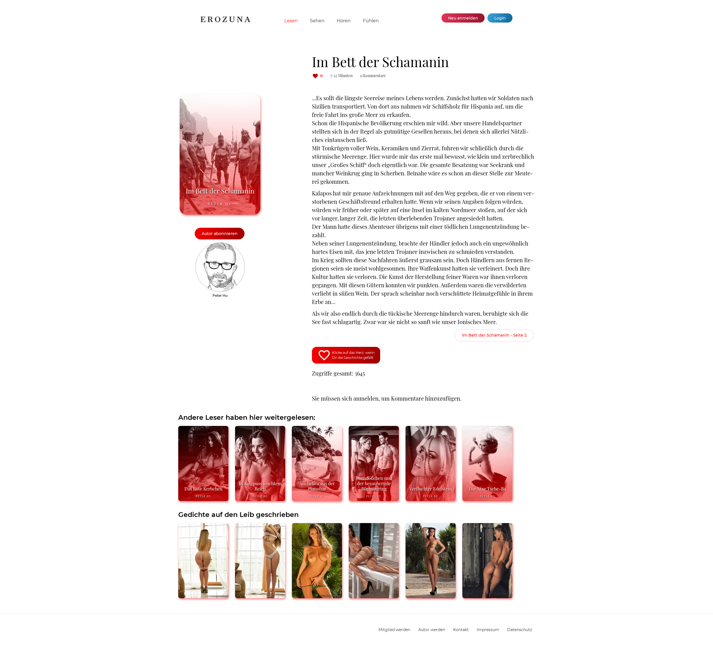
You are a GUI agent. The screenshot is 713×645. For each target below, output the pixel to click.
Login (500, 18)
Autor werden (431, 629)
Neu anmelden (463, 18)
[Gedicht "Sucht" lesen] (317, 596)
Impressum (488, 629)
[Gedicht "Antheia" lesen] (431, 596)
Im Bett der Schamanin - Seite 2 (494, 335)
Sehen (317, 20)
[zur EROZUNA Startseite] (225, 21)
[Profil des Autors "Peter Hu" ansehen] (220, 245)
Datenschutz (519, 629)
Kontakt (461, 629)
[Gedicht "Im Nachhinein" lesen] (260, 596)
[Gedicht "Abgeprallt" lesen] (203, 596)
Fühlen (371, 20)
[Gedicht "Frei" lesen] (374, 596)
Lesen (291, 20)
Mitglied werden (394, 629)
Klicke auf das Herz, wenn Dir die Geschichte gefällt (353, 355)
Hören (344, 20)
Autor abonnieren (220, 233)
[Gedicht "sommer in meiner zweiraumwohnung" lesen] (487, 596)
